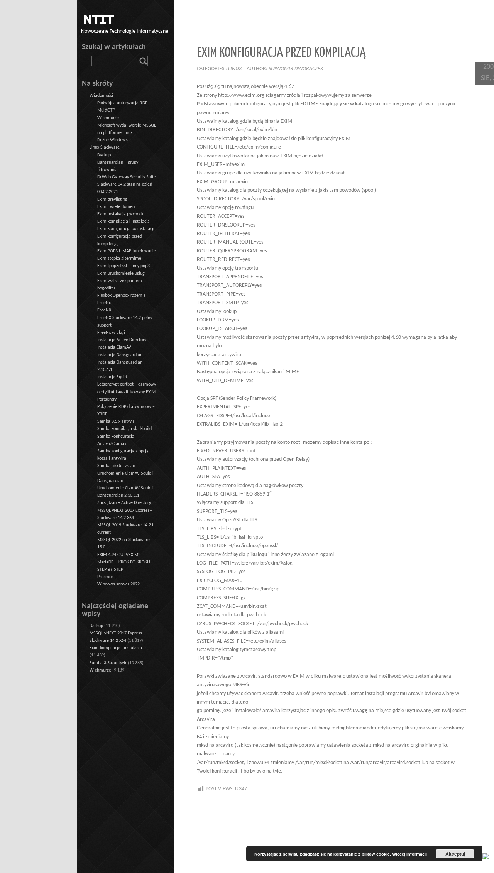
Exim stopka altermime (119, 258)
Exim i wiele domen (116, 207)
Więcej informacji (409, 854)
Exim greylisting (112, 199)
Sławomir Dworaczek (296, 69)
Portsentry (107, 399)
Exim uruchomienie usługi (121, 273)
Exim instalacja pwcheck (120, 214)
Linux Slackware (105, 147)
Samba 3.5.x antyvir (115, 421)
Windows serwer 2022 (118, 584)
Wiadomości (101, 95)
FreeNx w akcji (111, 332)
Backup (104, 155)
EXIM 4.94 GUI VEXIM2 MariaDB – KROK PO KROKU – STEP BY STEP (125, 562)
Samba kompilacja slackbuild (124, 428)
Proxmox (105, 577)
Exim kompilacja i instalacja (123, 221)
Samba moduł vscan (116, 466)
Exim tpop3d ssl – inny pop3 (123, 266)
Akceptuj (455, 853)
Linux (235, 69)
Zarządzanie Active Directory (124, 503)
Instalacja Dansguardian (119, 355)
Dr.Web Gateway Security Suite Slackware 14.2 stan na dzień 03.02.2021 (126, 184)
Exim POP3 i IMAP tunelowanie (126, 251)
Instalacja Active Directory (121, 340)
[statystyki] (485, 856)
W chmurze (108, 118)
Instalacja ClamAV (114, 347)
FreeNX (104, 310)
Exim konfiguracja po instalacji (125, 229)
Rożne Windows (112, 140)
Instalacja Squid (112, 377)
